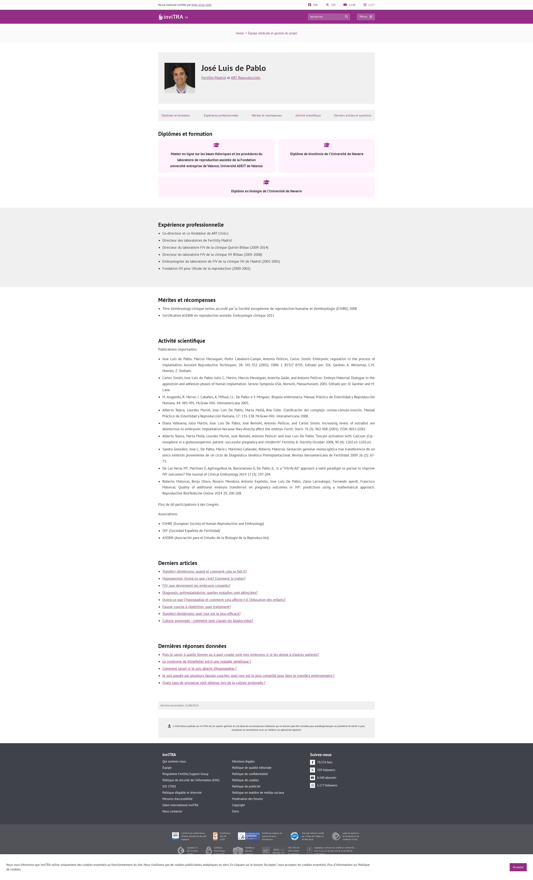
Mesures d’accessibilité (177, 798)
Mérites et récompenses (267, 115)
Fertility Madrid (213, 77)
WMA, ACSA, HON (201, 5)
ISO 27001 (169, 786)
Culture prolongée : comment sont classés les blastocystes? (207, 620)
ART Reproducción (245, 77)
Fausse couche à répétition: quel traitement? (196, 606)
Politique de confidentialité (250, 773)
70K (315, 5)
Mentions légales (243, 761)
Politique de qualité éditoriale (251, 767)
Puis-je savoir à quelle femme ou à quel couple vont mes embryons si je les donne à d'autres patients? (240, 654)
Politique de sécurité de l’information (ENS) (190, 780)
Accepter (518, 867)
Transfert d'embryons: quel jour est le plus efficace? (201, 613)
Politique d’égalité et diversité (182, 792)
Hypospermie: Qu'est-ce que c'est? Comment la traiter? (203, 578)
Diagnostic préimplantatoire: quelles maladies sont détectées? (210, 592)
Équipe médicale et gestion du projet (272, 33)
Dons (235, 811)
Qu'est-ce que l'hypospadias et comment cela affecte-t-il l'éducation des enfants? (223, 599)
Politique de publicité (246, 786)
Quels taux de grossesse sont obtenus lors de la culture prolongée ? (213, 682)
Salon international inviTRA (180, 805)
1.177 (371, 5)
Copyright (238, 805)
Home (240, 33)
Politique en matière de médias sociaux (258, 792)
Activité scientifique (308, 115)
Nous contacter (172, 811)
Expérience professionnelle (221, 115)
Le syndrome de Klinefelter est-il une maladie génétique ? (206, 661)
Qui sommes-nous (174, 761)
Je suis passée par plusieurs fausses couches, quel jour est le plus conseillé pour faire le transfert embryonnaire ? (248, 675)
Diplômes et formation (176, 115)
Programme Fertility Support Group (185, 773)
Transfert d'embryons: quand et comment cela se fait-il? (204, 571)
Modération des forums (247, 798)
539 (332, 5)
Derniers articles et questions (352, 115)
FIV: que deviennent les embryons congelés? (196, 585)
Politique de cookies (245, 780)
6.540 (351, 5)
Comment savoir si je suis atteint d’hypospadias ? (199, 668)
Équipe (167, 767)
